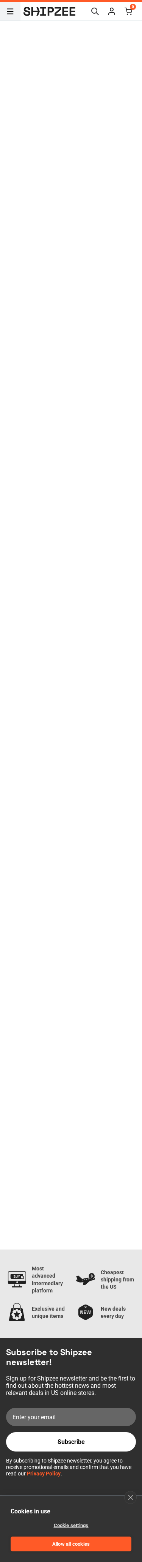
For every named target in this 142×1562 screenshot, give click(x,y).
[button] (111, 11)
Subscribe (71, 1441)
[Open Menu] (10, 11)
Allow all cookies (71, 1544)
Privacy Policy (44, 1473)
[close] (130, 1497)
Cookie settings (71, 1525)
